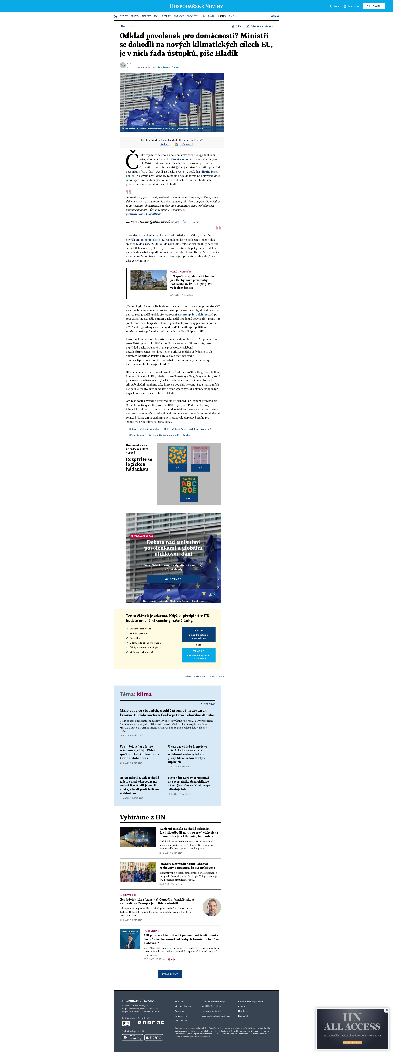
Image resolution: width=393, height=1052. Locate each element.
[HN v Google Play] (132, 1037)
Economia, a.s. (141, 1006)
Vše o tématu (173, 579)
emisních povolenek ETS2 (152, 239)
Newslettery (243, 1011)
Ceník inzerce (181, 1021)
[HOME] (115, 16)
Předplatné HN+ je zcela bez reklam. (209, 676)
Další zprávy (170, 973)
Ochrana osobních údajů (213, 1002)
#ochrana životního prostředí (164, 435)
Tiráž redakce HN (183, 1006)
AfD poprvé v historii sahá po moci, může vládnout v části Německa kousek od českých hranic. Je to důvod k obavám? (182, 939)
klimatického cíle (182, 159)
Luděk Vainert (128, 895)
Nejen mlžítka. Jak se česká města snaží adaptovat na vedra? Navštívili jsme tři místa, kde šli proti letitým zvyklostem (139, 786)
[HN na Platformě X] (139, 1022)
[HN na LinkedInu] (153, 1022)
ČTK (129, 63)
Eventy (241, 1006)
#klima (132, 429)
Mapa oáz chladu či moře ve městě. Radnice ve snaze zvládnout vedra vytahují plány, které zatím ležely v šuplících (187, 754)
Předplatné (373, 6)
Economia (179, 1011)
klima (144, 694)
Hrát (178, 467)
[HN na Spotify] (158, 1022)
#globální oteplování (200, 429)
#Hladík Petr (178, 429)
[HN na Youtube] (162, 1022)
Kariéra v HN (181, 1016)
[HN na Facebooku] (144, 1022)
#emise (186, 435)
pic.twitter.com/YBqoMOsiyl (143, 213)
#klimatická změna (150, 429)
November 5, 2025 (185, 222)
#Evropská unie (136, 435)
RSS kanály (243, 1016)
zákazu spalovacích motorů (195, 314)
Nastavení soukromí (211, 1011)
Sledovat (164, 144)
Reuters (200, 129)
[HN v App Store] (153, 1037)
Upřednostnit (186, 144)
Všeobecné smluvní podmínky (216, 1016)
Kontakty (179, 1002)
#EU (166, 429)
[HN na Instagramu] (149, 1022)
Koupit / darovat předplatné (251, 1002)
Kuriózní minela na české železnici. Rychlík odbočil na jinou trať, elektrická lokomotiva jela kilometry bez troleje (189, 833)
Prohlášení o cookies (211, 1006)
